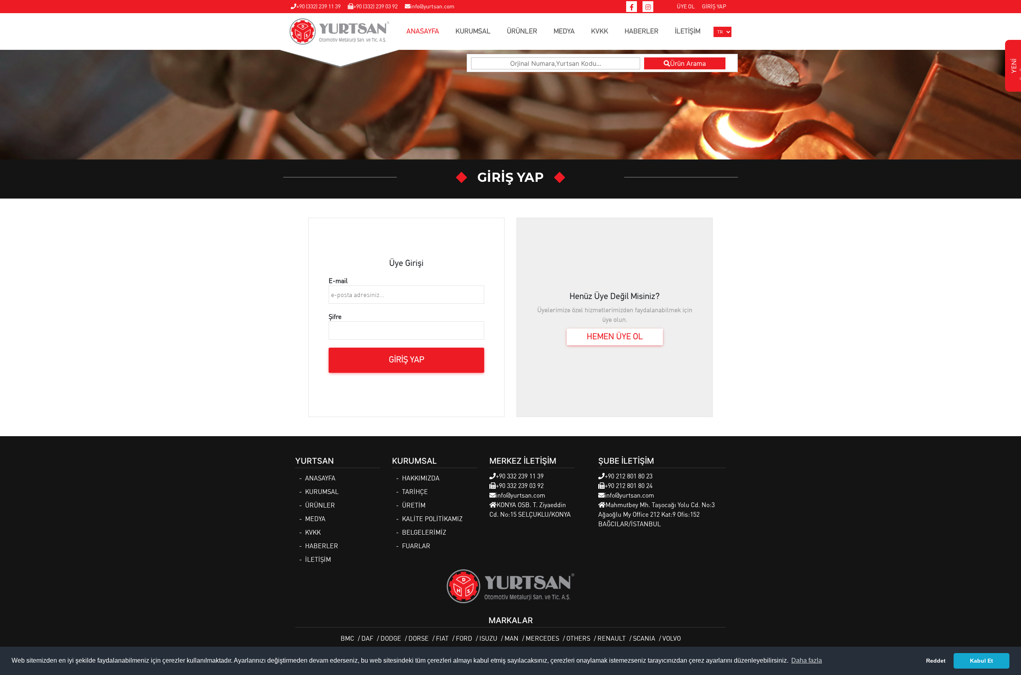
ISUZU (488, 638)
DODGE (390, 638)
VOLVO (671, 638)
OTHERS (578, 638)
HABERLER (641, 31)
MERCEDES (542, 638)
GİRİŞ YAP (714, 6)
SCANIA (644, 638)
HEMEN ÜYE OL (615, 337)
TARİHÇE (415, 491)
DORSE (418, 638)
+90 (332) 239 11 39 (318, 6)
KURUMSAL (473, 31)
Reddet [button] (936, 660)
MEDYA (564, 31)
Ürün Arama (688, 63)
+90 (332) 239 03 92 (375, 6)
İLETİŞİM (687, 31)
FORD (464, 638)
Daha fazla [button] (806, 660)
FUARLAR (416, 545)
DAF (367, 638)
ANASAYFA (422, 31)
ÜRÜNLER (522, 31)
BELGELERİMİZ (424, 532)
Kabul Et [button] (981, 660)
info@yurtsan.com (432, 6)
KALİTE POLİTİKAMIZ (432, 518)
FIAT (442, 638)
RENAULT (611, 638)
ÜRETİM (414, 505)
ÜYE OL (686, 6)
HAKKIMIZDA (421, 478)
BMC (347, 638)
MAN (511, 638)
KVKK (599, 31)
